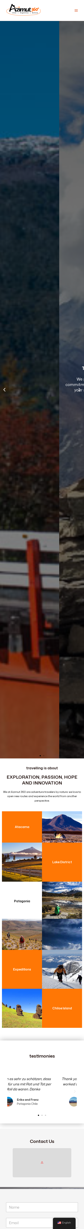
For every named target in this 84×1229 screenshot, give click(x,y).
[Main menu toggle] (76, 10)
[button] (4, 389)
